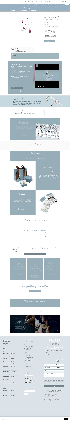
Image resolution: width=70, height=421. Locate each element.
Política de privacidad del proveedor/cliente (59, 397)
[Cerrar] (68, 418)
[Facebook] (50, 344)
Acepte (65, 418)
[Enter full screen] (58, 86)
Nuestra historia (5, 343)
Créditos (56, 407)
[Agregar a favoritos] (57, 41)
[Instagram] (53, 344)
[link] (66, 1)
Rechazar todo (59, 418)
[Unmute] (38, 86)
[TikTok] (59, 344)
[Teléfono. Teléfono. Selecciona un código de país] (14, 239)
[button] (32, 1)
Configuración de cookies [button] (51, 418)
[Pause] (36, 86)
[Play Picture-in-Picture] (56, 86)
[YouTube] (56, 344)
